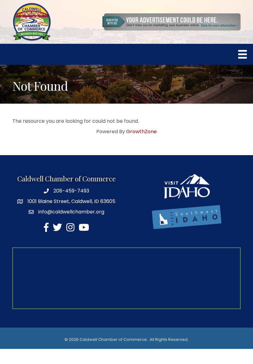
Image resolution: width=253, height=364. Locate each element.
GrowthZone (141, 131)
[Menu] (242, 54)
